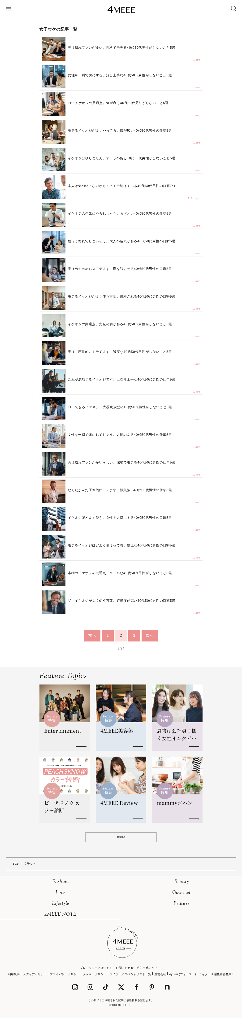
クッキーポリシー (95, 974)
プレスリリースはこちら (96, 968)
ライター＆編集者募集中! (216, 974)
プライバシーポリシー (65, 974)
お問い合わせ (125, 968)
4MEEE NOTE (60, 914)
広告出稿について (149, 968)
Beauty (181, 882)
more (121, 837)
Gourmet (181, 892)
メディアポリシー (35, 974)
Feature (181, 903)
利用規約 (14, 974)
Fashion (60, 882)
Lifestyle (60, 903)
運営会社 (160, 974)
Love (60, 892)
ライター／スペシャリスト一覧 (130, 974)
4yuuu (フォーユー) (182, 974)
